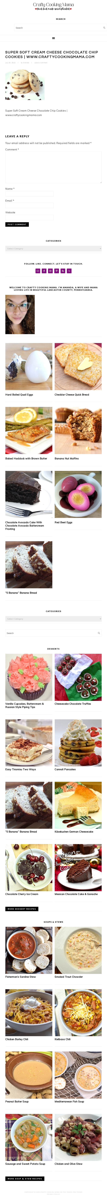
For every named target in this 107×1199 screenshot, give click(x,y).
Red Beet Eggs (63, 522)
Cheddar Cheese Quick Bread (72, 394)
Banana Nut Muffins (67, 458)
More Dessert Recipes (22, 909)
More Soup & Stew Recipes (25, 1179)
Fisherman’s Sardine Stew (20, 976)
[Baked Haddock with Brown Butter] (28, 430)
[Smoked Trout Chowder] (78, 973)
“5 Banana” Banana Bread (21, 592)
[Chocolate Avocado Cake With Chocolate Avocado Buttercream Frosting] (28, 494)
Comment (12, 149)
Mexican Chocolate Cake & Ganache (76, 894)
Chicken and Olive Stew (68, 1163)
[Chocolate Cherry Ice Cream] (28, 890)
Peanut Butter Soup (17, 1101)
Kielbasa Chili (62, 1039)
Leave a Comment (40, 63)
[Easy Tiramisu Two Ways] (28, 765)
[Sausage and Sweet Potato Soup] (28, 1160)
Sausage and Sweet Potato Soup (25, 1163)
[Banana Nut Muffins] (78, 430)
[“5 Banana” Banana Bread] (28, 564)
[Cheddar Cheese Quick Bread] (78, 366)
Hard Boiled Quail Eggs (19, 394)
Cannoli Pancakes (65, 769)
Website (10, 212)
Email (9, 200)
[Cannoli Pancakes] (78, 765)
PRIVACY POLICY (53, 1194)
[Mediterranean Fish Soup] (78, 1097)
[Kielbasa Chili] (78, 1035)
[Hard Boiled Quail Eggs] (28, 366)
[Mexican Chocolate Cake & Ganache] (78, 890)
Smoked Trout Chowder (69, 976)
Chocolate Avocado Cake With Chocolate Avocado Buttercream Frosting (24, 525)
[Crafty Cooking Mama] (53, 11)
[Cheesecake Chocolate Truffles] (78, 700)
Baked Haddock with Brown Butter (26, 458)
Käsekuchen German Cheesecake (74, 831)
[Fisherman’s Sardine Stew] (28, 973)
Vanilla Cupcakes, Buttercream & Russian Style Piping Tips (24, 705)
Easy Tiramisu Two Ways (20, 769)
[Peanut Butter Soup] (28, 1097)
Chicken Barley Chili (16, 1039)
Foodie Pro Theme (74, 1192)
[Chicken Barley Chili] (28, 1035)
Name (9, 188)
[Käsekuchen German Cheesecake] (78, 827)
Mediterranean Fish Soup (69, 1101)
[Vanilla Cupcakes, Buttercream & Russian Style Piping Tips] (28, 700)
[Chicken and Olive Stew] (78, 1160)
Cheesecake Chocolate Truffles (73, 703)
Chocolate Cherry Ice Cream (21, 894)
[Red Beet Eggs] (78, 494)
